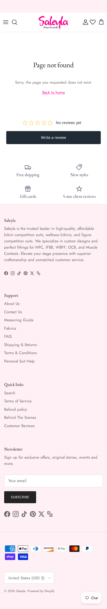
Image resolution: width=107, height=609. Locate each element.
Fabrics (10, 328)
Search (9, 393)
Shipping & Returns (20, 345)
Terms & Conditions (20, 353)
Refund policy (15, 409)
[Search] (17, 22)
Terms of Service (18, 401)
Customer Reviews (19, 426)
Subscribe (20, 497)
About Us (11, 303)
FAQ (8, 336)
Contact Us (13, 312)
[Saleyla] (53, 22)
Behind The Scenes (20, 417)
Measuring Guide (19, 320)
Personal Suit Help (19, 361)
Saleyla (20, 591)
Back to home (53, 92)
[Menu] (5, 22)
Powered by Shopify (41, 591)
